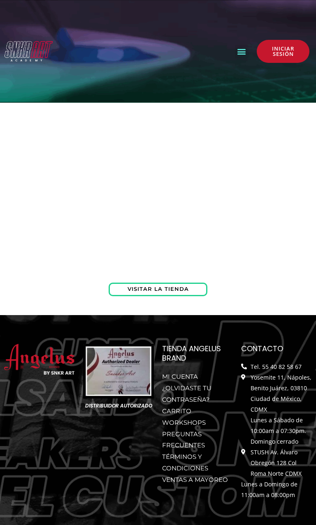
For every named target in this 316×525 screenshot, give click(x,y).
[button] (242, 51)
